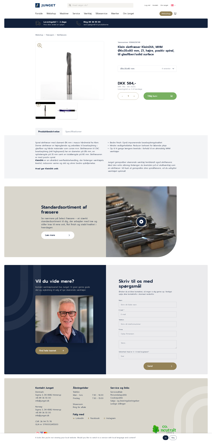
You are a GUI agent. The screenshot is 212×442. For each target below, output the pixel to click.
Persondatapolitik (118, 394)
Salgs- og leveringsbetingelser (124, 400)
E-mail (121, 310)
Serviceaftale (116, 392)
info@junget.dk (42, 400)
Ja (165, 437)
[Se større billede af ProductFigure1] (67, 110)
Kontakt (155, 5)
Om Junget (164, 5)
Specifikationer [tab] (73, 131)
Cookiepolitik (116, 397)
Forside (39, 13)
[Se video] (45, 110)
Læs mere (50, 235)
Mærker (115, 13)
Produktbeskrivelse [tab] (49, 131)
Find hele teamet (47, 350)
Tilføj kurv (152, 96)
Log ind (147, 5)
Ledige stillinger (118, 403)
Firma (121, 329)
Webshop (51, 13)
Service (76, 13)
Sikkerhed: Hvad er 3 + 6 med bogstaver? (134, 352)
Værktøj (88, 13)
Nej (173, 437)
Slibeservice (101, 13)
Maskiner (64, 13)
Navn (120, 300)
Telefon (121, 320)
